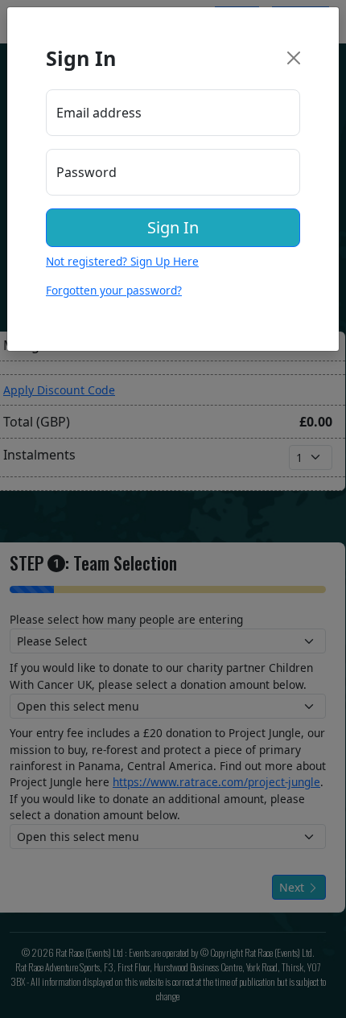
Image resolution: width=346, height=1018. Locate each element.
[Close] (294, 58)
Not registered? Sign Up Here (122, 261)
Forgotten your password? (114, 290)
